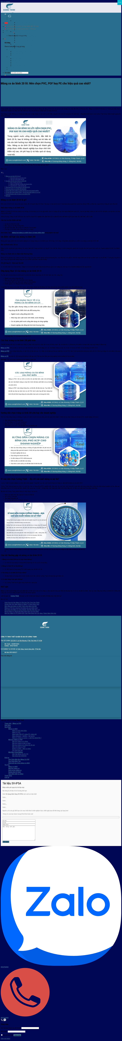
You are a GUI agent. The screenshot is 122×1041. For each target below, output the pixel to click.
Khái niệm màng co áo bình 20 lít (18, 178)
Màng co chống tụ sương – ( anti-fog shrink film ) (26, 738)
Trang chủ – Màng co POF (16, 15)
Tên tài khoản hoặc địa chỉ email (11, 1028)
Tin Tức (10, 57)
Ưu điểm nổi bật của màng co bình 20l (16, 181)
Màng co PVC (20, 24)
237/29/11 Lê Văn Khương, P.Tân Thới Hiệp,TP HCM (26, 641)
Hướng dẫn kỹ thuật (18, 64)
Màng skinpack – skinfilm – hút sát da (23, 736)
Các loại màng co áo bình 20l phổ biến (16, 189)
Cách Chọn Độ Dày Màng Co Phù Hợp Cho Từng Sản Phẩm (22, 602)
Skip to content (5, 2)
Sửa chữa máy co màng (19, 66)
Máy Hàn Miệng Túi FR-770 (24, 46)
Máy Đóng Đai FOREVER (23, 48)
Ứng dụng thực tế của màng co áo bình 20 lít (18, 187)
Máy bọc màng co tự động (24, 33)
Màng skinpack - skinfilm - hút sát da (27, 28)
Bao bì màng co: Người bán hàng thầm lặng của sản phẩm (22, 611)
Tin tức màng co (7, 78)
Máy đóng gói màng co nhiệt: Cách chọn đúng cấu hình (21, 606)
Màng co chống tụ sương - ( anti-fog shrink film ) (30, 30)
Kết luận (8, 196)
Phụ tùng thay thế (21, 42)
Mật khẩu (4, 1031)
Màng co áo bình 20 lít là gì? (13, 176)
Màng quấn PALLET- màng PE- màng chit (28, 26)
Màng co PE (4, 356)
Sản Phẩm (11, 19)
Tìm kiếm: (7, 73)
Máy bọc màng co (17, 60)
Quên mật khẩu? (5, 1038)
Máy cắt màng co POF (22, 39)
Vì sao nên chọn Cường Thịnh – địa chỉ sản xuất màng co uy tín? (23, 192)
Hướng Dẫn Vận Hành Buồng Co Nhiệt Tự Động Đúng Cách (22, 604)
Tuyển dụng (11, 68)
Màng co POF (5, 351)
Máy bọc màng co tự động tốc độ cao (27, 37)
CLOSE (119, 2)
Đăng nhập (17, 1035)
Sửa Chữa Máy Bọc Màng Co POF (22, 51)
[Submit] (5, 75)
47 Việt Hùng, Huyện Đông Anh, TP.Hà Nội (28, 649)
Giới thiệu (11, 17)
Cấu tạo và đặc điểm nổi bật (17, 179)
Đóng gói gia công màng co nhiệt (22, 55)
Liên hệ (10, 69)
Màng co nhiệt (16, 21)
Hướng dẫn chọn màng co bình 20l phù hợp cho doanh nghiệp (22, 190)
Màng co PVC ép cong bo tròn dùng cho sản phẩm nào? (21, 608)
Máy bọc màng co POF (19, 31)
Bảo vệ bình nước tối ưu (16, 182)
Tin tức (2, 78)
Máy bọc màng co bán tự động (25, 35)
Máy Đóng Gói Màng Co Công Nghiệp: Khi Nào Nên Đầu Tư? (22, 610)
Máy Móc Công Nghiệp (19, 44)
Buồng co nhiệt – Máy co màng (21, 749)
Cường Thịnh (15, 596)
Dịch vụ (10, 50)
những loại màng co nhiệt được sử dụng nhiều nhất (28, 233)
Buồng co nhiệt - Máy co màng (25, 40)
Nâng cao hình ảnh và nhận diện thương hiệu (21, 184)
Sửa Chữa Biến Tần (18, 53)
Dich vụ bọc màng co (18, 62)
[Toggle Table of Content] (2, 173)
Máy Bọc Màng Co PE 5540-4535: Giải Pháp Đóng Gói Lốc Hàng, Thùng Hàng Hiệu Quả (30, 613)
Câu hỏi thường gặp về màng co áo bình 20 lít (18, 194)
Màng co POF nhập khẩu (23, 22)
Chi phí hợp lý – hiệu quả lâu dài (18, 185)
